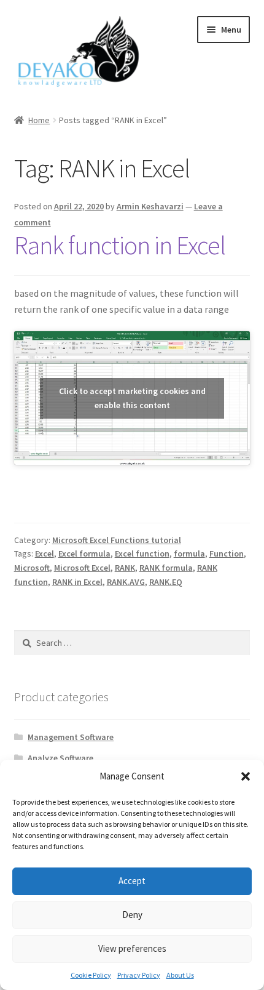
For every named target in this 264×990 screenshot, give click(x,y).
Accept (132, 881)
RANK (125, 567)
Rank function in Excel (119, 245)
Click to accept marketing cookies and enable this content (132, 398)
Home (39, 120)
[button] (245, 776)
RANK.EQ (165, 581)
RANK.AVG (126, 581)
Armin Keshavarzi (150, 206)
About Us (180, 975)
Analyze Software (60, 757)
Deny (132, 914)
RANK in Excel (77, 581)
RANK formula (166, 567)
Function (226, 553)
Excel (44, 553)
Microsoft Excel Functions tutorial (116, 539)
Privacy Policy (138, 975)
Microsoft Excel (82, 567)
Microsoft (32, 567)
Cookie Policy (91, 975)
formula (189, 553)
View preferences (132, 948)
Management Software (71, 736)
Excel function (142, 553)
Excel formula (84, 553)
